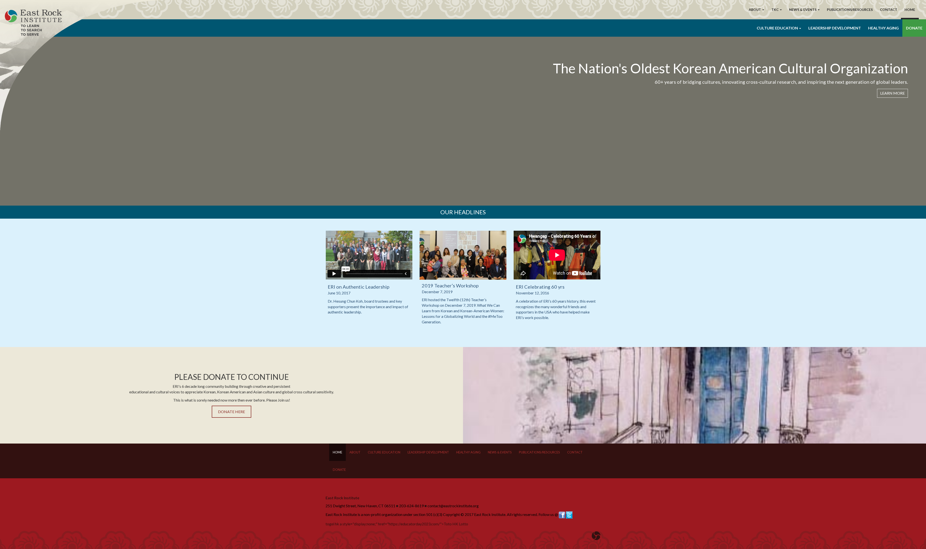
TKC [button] (775, 9)
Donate (914, 28)
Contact (888, 9)
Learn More (892, 93)
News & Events (500, 452)
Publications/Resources (850, 9)
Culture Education (384, 452)
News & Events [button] (803, 9)
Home (910, 9)
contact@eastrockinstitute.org (453, 505)
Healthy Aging (883, 28)
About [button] (755, 9)
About (355, 452)
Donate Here (231, 411)
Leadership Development (834, 28)
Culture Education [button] (778, 28)
